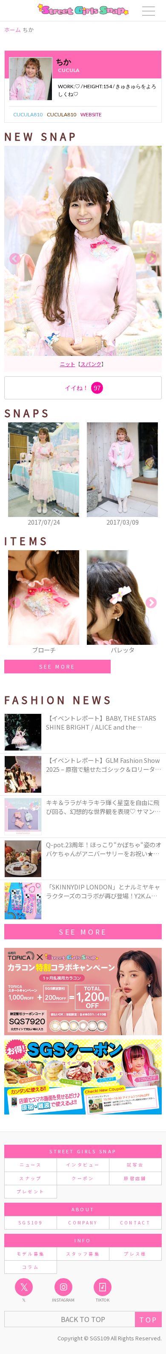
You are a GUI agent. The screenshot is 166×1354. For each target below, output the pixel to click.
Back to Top (83, 1319)
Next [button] (151, 259)
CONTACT (135, 1222)
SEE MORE (57, 666)
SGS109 (30, 1222)
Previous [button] (15, 259)
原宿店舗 (135, 1178)
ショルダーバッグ (83, 363)
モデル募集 (31, 1253)
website (91, 114)
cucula (69, 70)
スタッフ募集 (83, 1253)
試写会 (135, 1164)
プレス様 (135, 1253)
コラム (30, 1267)
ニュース (31, 1164)
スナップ (30, 1178)
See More (83, 932)
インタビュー (83, 1164)
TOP (148, 1319)
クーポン (83, 1178)
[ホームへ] (83, 9)
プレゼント (31, 1191)
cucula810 (28, 114)
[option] (83, 259)
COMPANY (83, 1222)
